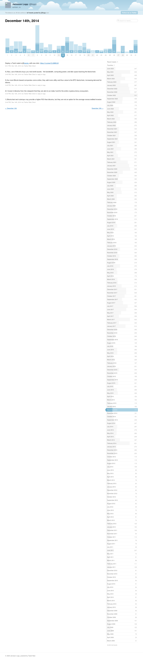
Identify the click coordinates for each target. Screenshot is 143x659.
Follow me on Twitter (129, 13)
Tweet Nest (31, 656)
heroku (26, 63)
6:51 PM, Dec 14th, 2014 (13, 66)
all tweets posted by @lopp (36, 13)
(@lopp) (24, 4)
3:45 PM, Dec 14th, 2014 (13, 74)
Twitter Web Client (30, 66)
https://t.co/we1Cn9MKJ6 (49, 63)
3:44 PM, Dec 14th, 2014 (13, 94)
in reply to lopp (40, 74)
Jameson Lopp (15, 656)
